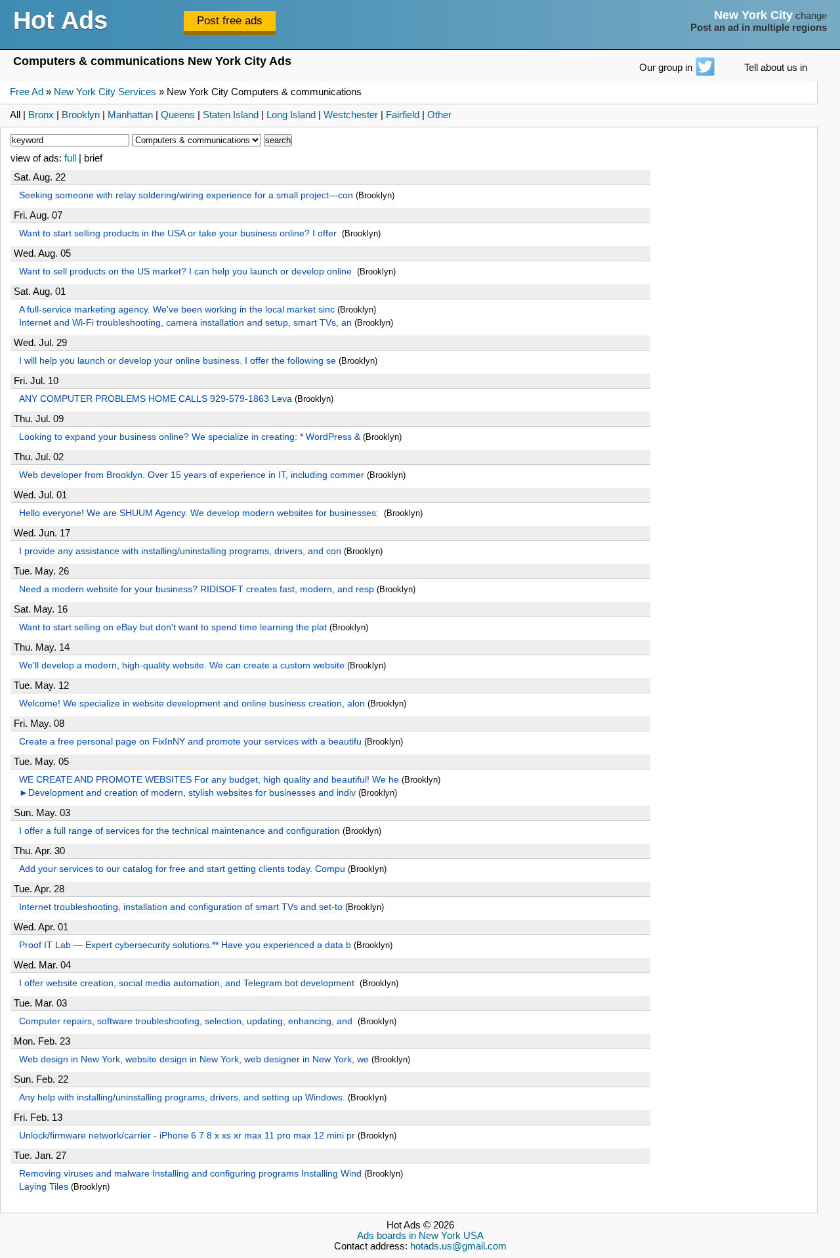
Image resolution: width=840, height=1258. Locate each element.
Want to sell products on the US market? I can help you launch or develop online (186, 271)
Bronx (41, 115)
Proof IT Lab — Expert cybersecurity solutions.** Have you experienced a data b (185, 945)
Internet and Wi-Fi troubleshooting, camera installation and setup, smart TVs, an (185, 322)
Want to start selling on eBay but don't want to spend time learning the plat (173, 627)
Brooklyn (81, 115)
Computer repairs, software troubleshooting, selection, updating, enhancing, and (187, 1021)
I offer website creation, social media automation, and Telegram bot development (188, 983)
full (70, 158)
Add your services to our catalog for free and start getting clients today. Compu (182, 868)
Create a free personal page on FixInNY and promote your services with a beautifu (190, 741)
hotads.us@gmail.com (458, 1246)
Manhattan (130, 115)
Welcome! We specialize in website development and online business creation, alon (192, 703)
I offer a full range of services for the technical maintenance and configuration (179, 830)
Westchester (351, 115)
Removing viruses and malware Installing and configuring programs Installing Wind (190, 1173)
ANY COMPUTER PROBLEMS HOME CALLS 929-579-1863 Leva (155, 398)
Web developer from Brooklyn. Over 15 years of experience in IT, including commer (191, 474)
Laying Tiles (43, 1186)
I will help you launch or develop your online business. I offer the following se (177, 360)
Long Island (291, 115)
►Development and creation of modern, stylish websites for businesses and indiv (187, 792)
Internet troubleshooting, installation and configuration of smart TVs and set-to (181, 906)
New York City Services (105, 92)
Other (439, 115)
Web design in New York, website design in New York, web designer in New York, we (194, 1059)
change (811, 16)
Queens (178, 115)
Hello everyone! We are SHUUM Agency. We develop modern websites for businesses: (200, 513)
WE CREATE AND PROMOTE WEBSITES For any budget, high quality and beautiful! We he (209, 779)
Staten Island (231, 115)
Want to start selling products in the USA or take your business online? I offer (179, 233)
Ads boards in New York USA (420, 1235)
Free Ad (26, 92)
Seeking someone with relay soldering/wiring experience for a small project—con (186, 195)
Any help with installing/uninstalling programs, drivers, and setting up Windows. (182, 1097)
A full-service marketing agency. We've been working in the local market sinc (177, 309)
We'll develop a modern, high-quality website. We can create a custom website (182, 665)
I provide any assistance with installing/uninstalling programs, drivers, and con (180, 551)
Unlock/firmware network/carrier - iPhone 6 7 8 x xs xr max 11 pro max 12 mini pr (187, 1135)
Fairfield (402, 115)
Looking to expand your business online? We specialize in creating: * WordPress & (189, 436)
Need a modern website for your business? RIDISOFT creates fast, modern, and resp (196, 589)
